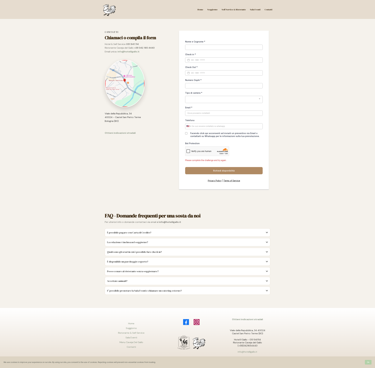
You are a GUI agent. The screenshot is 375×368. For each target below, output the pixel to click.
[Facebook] (186, 322)
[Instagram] (196, 322)
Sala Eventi (131, 337)
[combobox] (224, 99)
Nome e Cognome (195, 41)
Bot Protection (192, 143)
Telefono (190, 120)
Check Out (191, 67)
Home (131, 323)
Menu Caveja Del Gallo (131, 342)
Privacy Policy (214, 180)
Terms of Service (231, 180)
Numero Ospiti (193, 80)
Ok (368, 362)
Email (188, 107)
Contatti (131, 346)
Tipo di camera (193, 93)
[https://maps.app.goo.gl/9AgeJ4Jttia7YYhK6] (138, 83)
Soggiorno (131, 328)
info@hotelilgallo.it (247, 351)
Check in (190, 54)
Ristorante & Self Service (131, 332)
